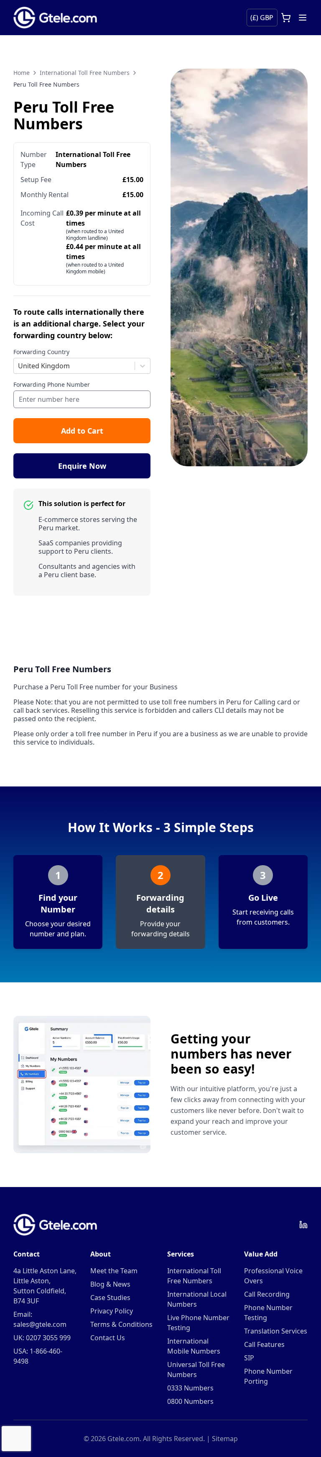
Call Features (264, 1344)
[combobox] (19, 366)
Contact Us (107, 1337)
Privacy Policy (111, 1311)
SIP (249, 1357)
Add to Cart (82, 431)
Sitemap (225, 1438)
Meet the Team (114, 1270)
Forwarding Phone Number (51, 384)
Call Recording (267, 1294)
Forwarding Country (41, 352)
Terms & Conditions (121, 1324)
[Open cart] (286, 17)
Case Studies (110, 1297)
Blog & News (110, 1284)
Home (21, 73)
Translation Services (275, 1331)
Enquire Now (82, 466)
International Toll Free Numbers (85, 73)
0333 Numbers (190, 1388)
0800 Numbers (190, 1401)
